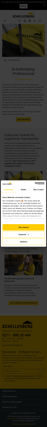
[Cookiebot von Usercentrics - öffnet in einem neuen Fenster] (34, 183)
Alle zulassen (23, 227)
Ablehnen (23, 242)
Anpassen (22, 234)
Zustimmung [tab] (8, 189)
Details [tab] (23, 189)
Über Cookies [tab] (38, 189)
